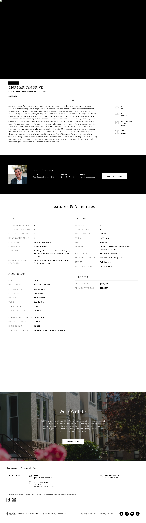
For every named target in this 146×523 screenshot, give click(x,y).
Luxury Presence (57, 514)
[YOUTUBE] (132, 514)
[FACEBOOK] (121, 514)
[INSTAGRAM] (138, 514)
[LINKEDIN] (127, 514)
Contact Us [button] (73, 441)
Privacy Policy (106, 514)
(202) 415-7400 (67, 177)
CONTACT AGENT (114, 176)
